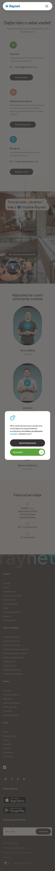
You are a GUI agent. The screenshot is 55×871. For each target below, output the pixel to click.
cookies (13, 434)
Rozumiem (18, 452)
